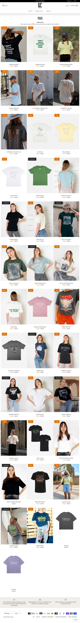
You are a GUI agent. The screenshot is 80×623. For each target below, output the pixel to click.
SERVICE (48, 11)
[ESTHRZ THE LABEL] (40, 5)
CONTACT (38, 617)
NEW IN (30, 11)
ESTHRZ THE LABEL (9, 617)
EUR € (75, 1)
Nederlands (69, 1)
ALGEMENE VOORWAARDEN (61, 617)
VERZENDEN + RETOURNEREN (48, 617)
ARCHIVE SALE (38, 11)
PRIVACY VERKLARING (72, 617)
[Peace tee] (66, 526)
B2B (33, 617)
